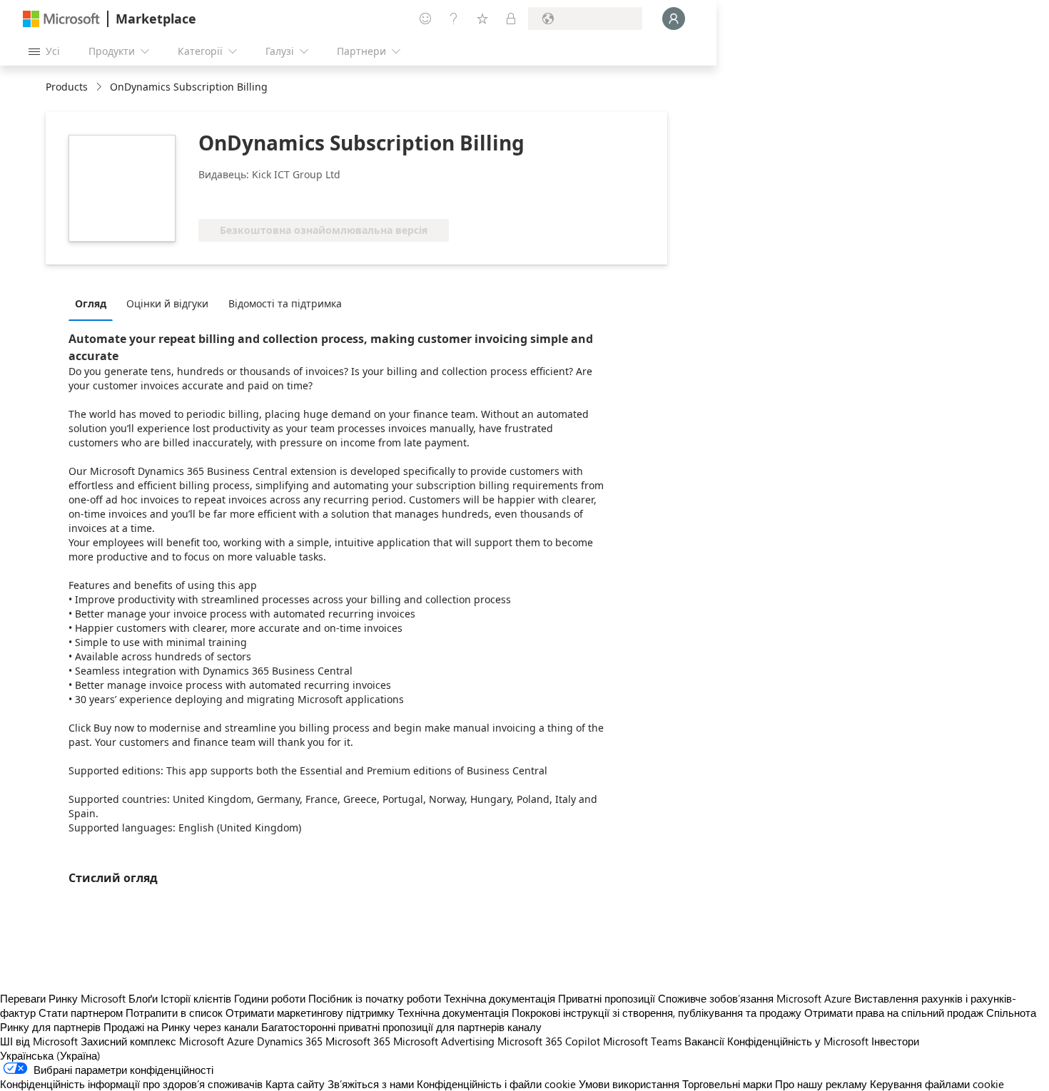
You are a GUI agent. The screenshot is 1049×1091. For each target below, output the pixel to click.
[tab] (94, 303)
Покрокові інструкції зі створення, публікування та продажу (656, 1012)
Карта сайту (295, 1084)
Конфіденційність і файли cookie (496, 1084)
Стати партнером (81, 1012)
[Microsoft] (61, 19)
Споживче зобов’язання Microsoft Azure (756, 998)
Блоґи (143, 998)
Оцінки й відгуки (167, 303)
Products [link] (67, 86)
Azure (240, 1041)
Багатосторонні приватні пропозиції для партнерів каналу (401, 1027)
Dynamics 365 (290, 1041)
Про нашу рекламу (821, 1084)
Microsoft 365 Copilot (548, 1041)
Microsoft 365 (357, 1041)
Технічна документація (499, 998)
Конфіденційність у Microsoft (797, 1041)
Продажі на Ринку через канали (180, 1027)
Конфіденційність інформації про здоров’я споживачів (131, 1084)
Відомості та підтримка (285, 303)
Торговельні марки (727, 1084)
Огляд (90, 303)
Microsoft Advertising (444, 1041)
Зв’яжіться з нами (371, 1084)
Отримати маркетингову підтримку (310, 1012)
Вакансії (704, 1041)
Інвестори (895, 1041)
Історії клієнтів (196, 998)
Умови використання (629, 1084)
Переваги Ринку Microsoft (63, 998)
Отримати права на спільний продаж (893, 1012)
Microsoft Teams (642, 1041)
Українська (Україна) (50, 1055)
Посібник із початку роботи (374, 998)
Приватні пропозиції (606, 998)
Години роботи (269, 998)
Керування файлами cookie (937, 1084)
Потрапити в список (174, 1012)
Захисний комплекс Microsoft (152, 1041)
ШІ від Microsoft (39, 1041)
